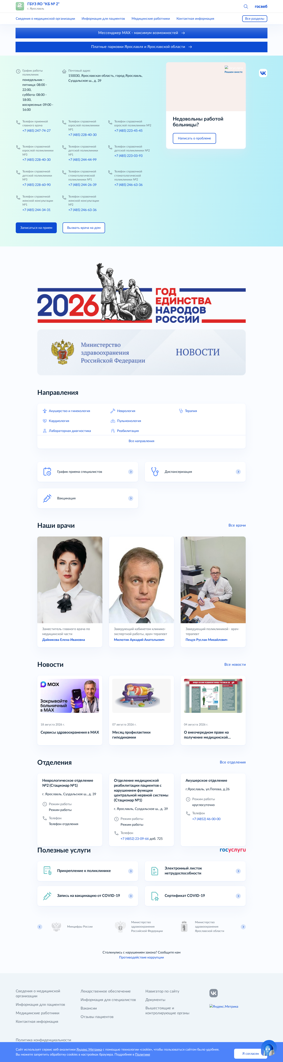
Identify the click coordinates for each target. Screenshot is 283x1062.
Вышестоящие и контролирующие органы (167, 1010)
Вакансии (89, 1008)
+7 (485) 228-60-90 (36, 185)
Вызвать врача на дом (83, 227)
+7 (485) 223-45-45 (128, 130)
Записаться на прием (36, 227)
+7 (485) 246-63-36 (128, 185)
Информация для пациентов (103, 18)
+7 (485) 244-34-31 (36, 210)
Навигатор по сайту (162, 991)
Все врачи (237, 525)
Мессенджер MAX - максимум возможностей (138, 33)
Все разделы (254, 18)
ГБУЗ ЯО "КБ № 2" (43, 4)
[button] (245, 6)
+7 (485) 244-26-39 (82, 185)
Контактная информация (195, 18)
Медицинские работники (151, 18)
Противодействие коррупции (141, 957)
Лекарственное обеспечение (106, 991)
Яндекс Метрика (89, 1049)
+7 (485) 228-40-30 (82, 135)
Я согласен (250, 1053)
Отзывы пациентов (97, 1017)
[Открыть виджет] (269, 1048)
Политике (142, 1054)
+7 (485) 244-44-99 (82, 159)
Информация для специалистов (108, 1000)
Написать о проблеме (194, 138)
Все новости (235, 665)
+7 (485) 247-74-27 (36, 130)
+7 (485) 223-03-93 (128, 155)
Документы (155, 1000)
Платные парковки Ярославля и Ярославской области (138, 47)
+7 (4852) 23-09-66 (135, 838)
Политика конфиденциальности (43, 1040)
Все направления (141, 441)
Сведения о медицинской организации (45, 18)
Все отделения (233, 762)
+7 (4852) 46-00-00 (206, 819)
